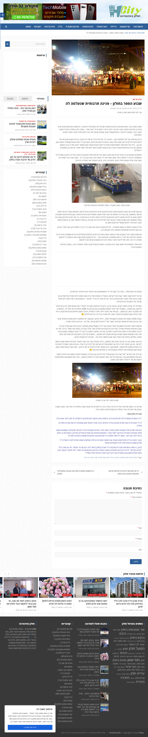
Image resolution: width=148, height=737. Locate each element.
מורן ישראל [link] (130, 666)
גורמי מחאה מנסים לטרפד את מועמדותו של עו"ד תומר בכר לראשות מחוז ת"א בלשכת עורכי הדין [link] (88, 708)
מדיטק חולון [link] (129, 457)
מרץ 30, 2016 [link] (30, 163)
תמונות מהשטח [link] (40, 260)
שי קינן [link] (132, 678)
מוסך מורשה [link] (131, 664)
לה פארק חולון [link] (139, 656)
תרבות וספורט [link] (87, 26)
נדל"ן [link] (60, 26)
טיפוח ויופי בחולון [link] (40, 215)
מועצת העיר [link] (122, 664)
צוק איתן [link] (119, 674)
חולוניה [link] (119, 649)
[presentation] (5, 574)
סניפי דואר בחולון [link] (133, 669)
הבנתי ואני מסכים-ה (30, 727)
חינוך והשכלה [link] (102, 26)
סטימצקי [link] (122, 457)
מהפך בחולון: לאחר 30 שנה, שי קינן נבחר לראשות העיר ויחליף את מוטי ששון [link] (88, 643)
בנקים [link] (122, 633)
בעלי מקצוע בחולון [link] (39, 186)
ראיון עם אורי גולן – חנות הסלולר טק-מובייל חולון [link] (21, 109)
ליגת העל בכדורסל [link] (126, 656)
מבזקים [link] (43, 222)
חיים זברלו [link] (138, 653)
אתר (140, 549)
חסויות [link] (44, 212)
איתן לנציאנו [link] (141, 634)
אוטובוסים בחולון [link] (130, 629)
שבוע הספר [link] (93, 457)
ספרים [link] (117, 457)
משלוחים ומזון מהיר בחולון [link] (36, 235)
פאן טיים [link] (37, 26)
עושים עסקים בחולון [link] (21, 106)
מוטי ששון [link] (133, 660)
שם (140, 528)
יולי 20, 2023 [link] (129, 607)
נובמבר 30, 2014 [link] (29, 145)
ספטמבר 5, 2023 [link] (57, 607)
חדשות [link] (25, 98)
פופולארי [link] (40, 98)
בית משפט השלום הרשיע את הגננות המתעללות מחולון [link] (75, 472)
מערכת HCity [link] (127, 108)
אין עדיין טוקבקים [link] (115, 108)
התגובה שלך (136, 497)
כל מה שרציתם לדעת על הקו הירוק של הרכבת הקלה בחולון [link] (22, 158)
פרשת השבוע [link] (41, 254)
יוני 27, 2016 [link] (137, 108)
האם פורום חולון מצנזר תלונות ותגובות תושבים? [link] (22, 125)
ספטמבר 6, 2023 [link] (21, 607)
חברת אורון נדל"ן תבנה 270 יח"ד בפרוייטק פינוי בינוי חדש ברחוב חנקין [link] (92, 603)
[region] (30, 718)
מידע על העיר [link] (49, 26)
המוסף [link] (28, 26)
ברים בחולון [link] (141, 641)
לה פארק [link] (116, 653)
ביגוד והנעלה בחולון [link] (39, 180)
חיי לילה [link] (113, 26)
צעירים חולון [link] (140, 678)
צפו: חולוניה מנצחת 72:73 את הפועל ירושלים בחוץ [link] (88, 630)
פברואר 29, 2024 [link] (93, 635)
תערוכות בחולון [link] (131, 682)
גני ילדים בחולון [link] (132, 641)
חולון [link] (135, 457)
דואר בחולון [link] (122, 641)
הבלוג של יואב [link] (137, 99)
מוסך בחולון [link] (141, 664)
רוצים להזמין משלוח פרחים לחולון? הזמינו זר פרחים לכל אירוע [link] (21, 602)
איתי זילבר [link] (116, 630)
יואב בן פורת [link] (21, 114)
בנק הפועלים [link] (131, 634)
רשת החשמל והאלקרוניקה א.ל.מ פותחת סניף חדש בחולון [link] (57, 602)
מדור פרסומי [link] (41, 225)
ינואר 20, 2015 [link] (30, 130)
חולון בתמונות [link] (41, 202)
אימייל (139, 538)
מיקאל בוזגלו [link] (120, 667)
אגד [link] (142, 629)
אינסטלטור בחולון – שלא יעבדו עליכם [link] (129, 602)
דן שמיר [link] (132, 644)
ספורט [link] (44, 241)
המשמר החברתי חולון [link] (122, 645)
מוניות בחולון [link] (119, 660)
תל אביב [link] (86, 457)
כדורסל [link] (123, 653)
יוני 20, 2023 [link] (95, 715)
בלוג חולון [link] (32, 137)
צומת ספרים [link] (102, 457)
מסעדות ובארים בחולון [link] (38, 231)
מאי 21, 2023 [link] (30, 114)
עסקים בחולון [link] (126, 674)
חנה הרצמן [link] (131, 653)
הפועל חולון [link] (137, 648)
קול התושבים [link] (125, 26)
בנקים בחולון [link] (137, 637)
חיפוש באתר (7, 44)
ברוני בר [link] (116, 638)
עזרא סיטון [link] (122, 669)
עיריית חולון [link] (110, 457)
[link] (125, 6)
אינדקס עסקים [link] (73, 26)
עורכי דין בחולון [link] (40, 244)
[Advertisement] (25, 75)
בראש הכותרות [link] (31, 121)
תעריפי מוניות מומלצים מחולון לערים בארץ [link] (22, 141)
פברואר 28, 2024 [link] (93, 648)
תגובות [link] (10, 98)
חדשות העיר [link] (138, 26)
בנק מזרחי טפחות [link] (124, 638)
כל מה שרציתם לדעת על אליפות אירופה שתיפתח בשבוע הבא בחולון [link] (123, 472)
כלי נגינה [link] (43, 218)
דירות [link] (31, 637)
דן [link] (138, 644)
